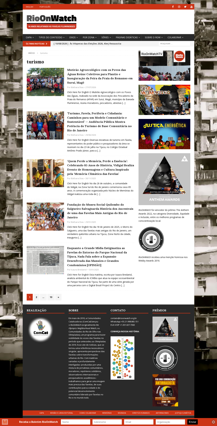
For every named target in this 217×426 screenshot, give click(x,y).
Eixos (72, 37)
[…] (123, 102)
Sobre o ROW (152, 37)
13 (51, 297)
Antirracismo (162, 413)
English (29, 7)
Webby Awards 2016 (149, 260)
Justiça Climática (183, 413)
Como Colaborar (87, 413)
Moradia (122, 413)
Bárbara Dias (77, 87)
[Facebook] (173, 7)
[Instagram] (179, 7)
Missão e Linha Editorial (61, 413)
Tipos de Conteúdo (50, 37)
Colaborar (174, 37)
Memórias (107, 413)
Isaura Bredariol (79, 269)
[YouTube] (191, 7)
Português (45, 7)
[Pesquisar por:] (174, 43)
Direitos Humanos (140, 413)
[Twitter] (185, 7)
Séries (105, 37)
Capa (29, 37)
